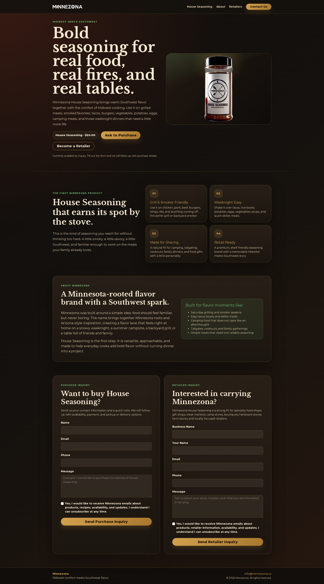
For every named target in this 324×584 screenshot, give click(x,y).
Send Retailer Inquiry (218, 542)
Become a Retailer (73, 146)
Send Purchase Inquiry (106, 522)
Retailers (235, 6)
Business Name (183, 426)
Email (65, 438)
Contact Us (258, 6)
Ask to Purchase (120, 135)
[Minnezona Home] (68, 6)
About (220, 6)
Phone (65, 455)
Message (67, 471)
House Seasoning (199, 6)
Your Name (180, 443)
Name (65, 422)
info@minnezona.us (258, 573)
